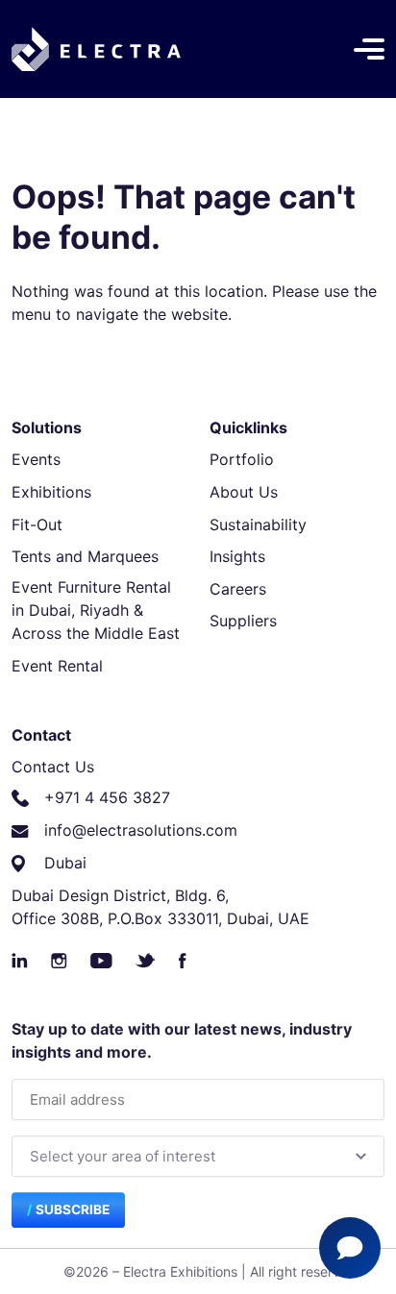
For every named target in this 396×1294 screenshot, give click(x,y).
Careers (238, 588)
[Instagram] (59, 960)
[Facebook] (182, 960)
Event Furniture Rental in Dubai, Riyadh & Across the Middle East (96, 610)
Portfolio (242, 459)
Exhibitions (51, 491)
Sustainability (258, 524)
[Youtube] (101, 960)
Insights (237, 556)
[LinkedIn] (20, 960)
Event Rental (57, 665)
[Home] (96, 49)
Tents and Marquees (85, 556)
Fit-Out (37, 524)
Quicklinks (248, 427)
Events (36, 459)
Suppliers (243, 620)
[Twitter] (146, 960)
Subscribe (73, 1210)
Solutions (47, 427)
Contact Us (53, 766)
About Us (244, 491)
